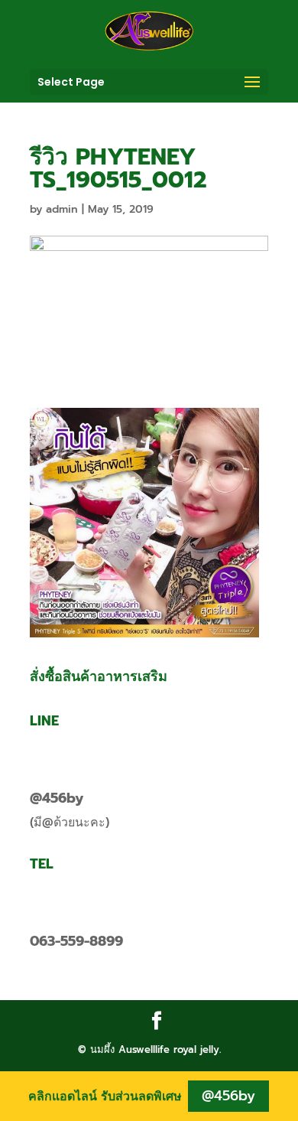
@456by (56, 798)
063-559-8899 (76, 941)
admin (62, 209)
